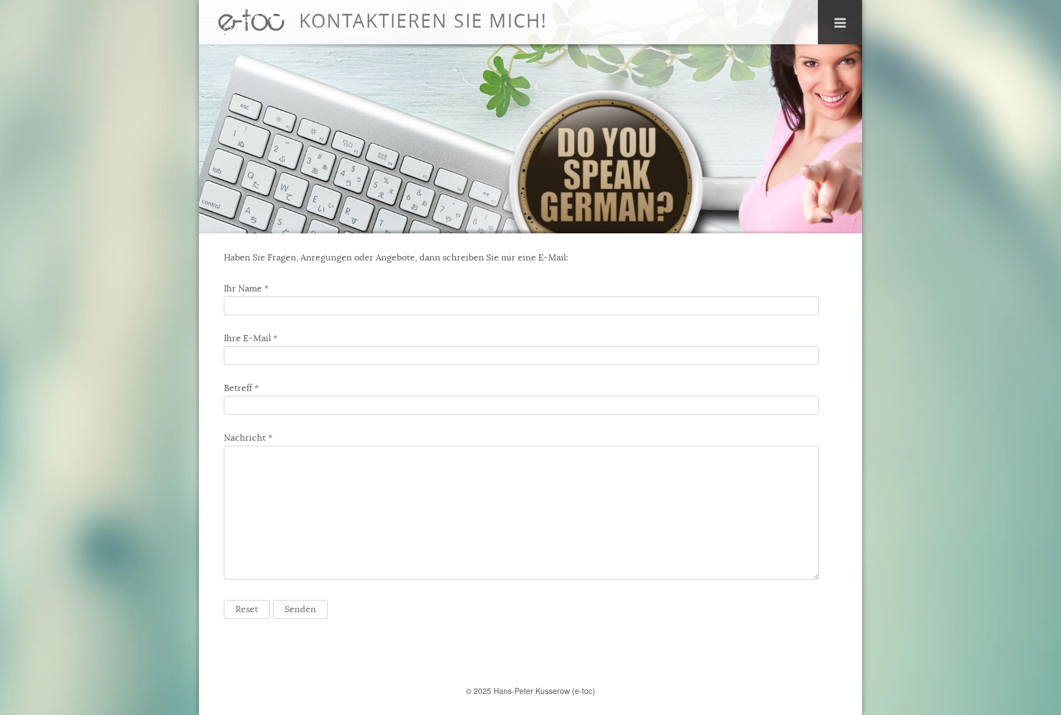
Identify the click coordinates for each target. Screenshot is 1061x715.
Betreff (238, 388)
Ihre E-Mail (247, 338)
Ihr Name (243, 288)
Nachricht (245, 438)
